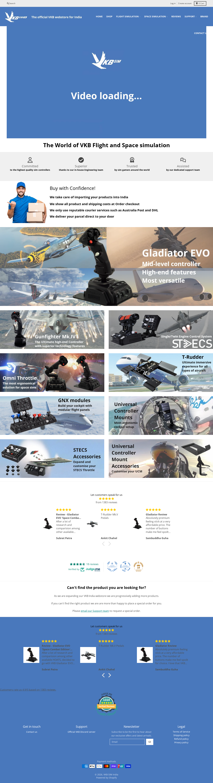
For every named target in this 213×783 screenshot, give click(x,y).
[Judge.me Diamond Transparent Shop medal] (125, 566)
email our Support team (95, 611)
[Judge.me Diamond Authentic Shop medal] (112, 566)
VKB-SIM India (111, 774)
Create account (184, 3)
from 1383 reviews (106, 502)
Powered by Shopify (106, 777)
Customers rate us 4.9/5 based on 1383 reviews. (28, 689)
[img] (106, 498)
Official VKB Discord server (81, 731)
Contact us (31, 731)
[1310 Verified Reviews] (106, 716)
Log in (173, 3)
